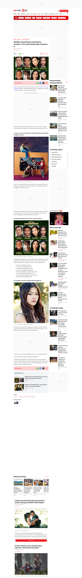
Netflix (15, 87)
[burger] (67, 13)
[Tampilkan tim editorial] (48, 402)
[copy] (46, 83)
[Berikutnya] (49, 467)
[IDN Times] (20, 10)
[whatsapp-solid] (37, 83)
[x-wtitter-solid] (43, 83)
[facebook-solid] (40, 83)
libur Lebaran (39, 563)
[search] (58, 11)
